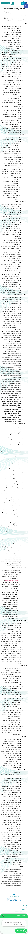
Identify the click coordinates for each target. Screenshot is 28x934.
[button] (26, 6)
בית (26, 907)
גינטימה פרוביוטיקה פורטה (20, 912)
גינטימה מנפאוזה (22, 909)
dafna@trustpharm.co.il (11, 580)
